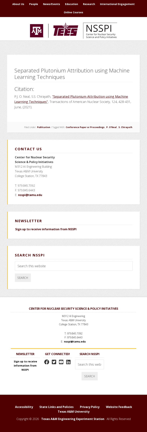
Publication (43, 127)
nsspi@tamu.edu (30, 195)
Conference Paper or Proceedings (85, 127)
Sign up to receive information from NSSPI (46, 229)
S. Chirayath (125, 127)
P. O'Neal (111, 127)
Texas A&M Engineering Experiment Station (72, 419)
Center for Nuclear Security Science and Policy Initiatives (73, 30)
